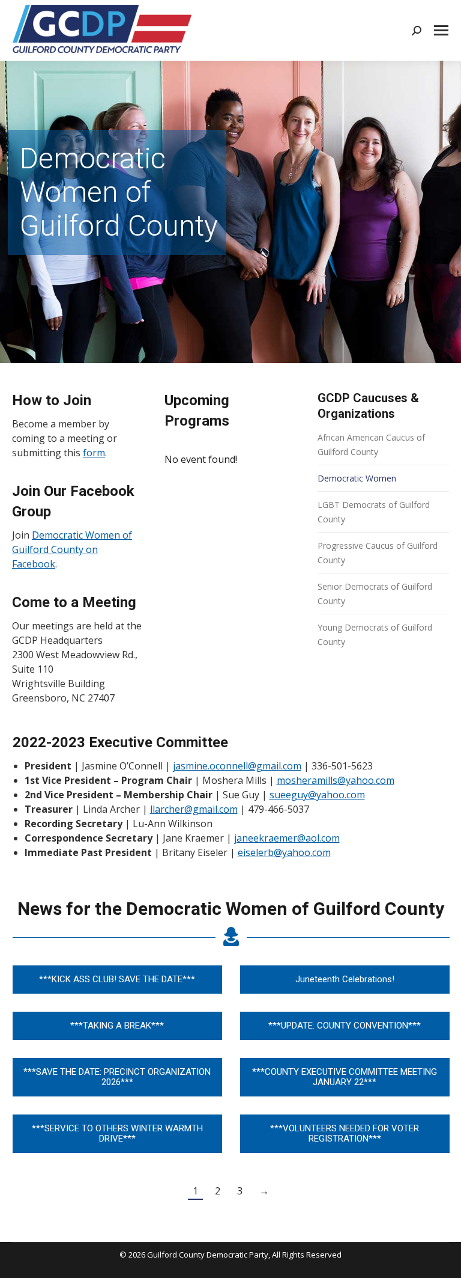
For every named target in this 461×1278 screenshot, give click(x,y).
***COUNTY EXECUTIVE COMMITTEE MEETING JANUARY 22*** (344, 1076)
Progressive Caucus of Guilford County (378, 553)
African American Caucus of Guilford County (371, 444)
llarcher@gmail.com (194, 809)
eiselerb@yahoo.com (284, 852)
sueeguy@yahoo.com (317, 794)
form (94, 452)
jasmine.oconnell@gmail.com (237, 765)
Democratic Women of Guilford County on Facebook (72, 549)
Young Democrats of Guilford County (375, 634)
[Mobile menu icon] (441, 30)
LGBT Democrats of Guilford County (374, 512)
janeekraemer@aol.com (287, 838)
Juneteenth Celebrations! (344, 979)
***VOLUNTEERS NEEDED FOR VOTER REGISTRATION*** (344, 1133)
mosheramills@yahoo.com (335, 780)
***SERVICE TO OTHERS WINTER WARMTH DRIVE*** (117, 1133)
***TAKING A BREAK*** (117, 1025)
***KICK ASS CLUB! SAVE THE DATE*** (117, 979)
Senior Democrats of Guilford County (375, 594)
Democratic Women (357, 478)
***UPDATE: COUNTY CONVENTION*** (344, 1025)
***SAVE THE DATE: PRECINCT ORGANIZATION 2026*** (117, 1076)
